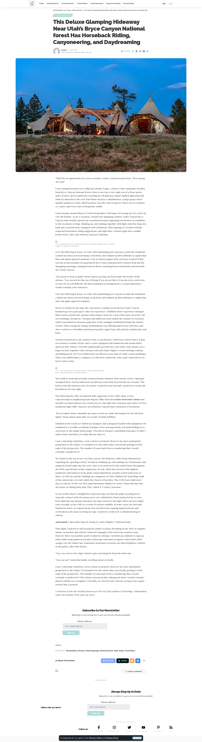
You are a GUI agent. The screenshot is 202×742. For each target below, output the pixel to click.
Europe (81, 651)
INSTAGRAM (114, 731)
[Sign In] (149, 3)
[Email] (140, 51)
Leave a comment (135, 671)
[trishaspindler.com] (32, 3)
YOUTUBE (143, 731)
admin (64, 50)
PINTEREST (158, 731)
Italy (116, 651)
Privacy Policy (96, 738)
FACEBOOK (98, 731)
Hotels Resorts (63, 15)
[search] (159, 3)
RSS (171, 731)
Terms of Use (112, 738)
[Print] (143, 51)
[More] (147, 51)
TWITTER (129, 731)
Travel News (129, 651)
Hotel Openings (92, 651)
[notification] (154, 3)
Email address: (85, 621)
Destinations (71, 651)
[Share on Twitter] (136, 51)
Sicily (121, 651)
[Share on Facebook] (132, 51)
